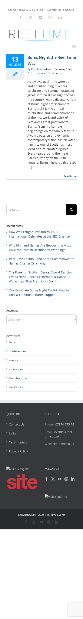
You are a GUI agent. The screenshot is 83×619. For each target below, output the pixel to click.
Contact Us (16, 424)
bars (12, 342)
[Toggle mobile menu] (74, 46)
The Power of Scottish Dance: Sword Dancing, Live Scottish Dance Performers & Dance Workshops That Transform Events (41, 276)
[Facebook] (46, 479)
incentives (16, 369)
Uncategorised (19, 378)
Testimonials (18, 442)
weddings (16, 387)
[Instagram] (66, 479)
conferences (17, 351)
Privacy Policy (18, 451)
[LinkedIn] (72, 479)
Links (12, 433)
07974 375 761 (65, 424)
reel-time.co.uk (63, 444)
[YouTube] (59, 479)
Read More (70, 176)
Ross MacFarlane (41, 69)
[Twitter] (53, 479)
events (41, 73)
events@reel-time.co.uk (61, 10)
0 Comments (56, 73)
